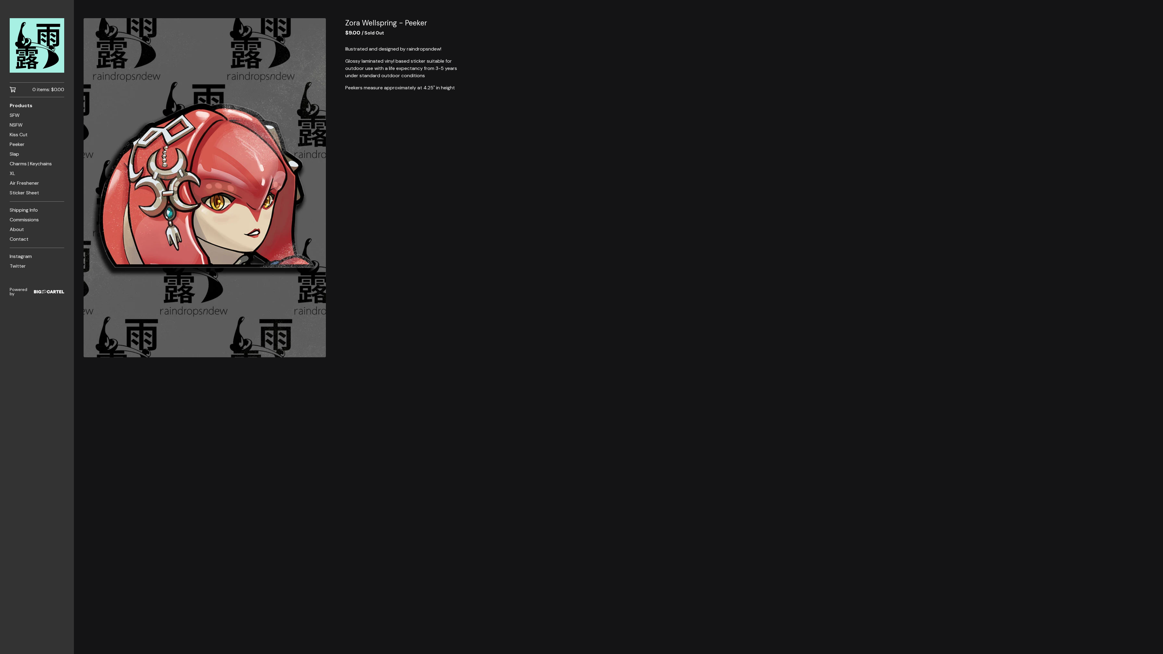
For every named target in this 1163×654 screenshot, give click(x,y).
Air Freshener (24, 183)
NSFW (16, 125)
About (17, 229)
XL (12, 173)
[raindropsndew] (37, 45)
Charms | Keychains (31, 163)
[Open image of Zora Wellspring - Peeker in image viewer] (205, 187)
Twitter (18, 266)
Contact (19, 239)
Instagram (21, 256)
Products (21, 105)
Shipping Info (24, 210)
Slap (14, 154)
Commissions (24, 219)
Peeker (17, 144)
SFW (14, 115)
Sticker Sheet (24, 193)
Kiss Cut (19, 134)
